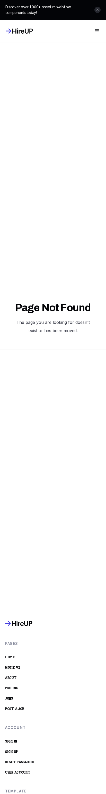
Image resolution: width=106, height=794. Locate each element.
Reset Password (19, 762)
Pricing (11, 688)
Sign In (11, 742)
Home (10, 657)
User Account (18, 773)
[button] (97, 31)
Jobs (9, 699)
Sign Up (11, 752)
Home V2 (12, 668)
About (11, 678)
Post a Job (14, 709)
